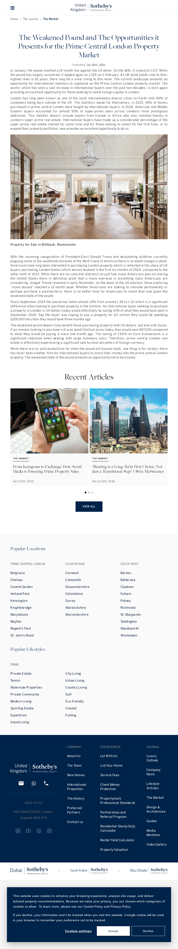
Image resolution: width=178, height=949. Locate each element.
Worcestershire (77, 615)
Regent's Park (20, 628)
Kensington (18, 601)
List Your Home (111, 765)
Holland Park (20, 594)
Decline (148, 931)
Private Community (24, 694)
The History (75, 798)
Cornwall (72, 573)
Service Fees (109, 775)
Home (14, 19)
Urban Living (74, 680)
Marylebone (19, 615)
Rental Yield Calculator (117, 840)
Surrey (70, 601)
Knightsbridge (20, 608)
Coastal (71, 708)
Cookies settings (78, 931)
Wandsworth (129, 628)
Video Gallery (156, 844)
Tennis (15, 680)
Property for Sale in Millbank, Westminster (43, 245)
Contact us (75, 822)
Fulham (125, 594)
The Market (50, 19)
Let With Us (108, 756)
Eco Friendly (74, 701)
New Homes (76, 775)
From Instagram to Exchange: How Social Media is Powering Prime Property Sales (47, 469)
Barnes (125, 573)
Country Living (76, 687)
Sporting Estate (22, 708)
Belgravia (17, 573)
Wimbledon (128, 635)
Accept (113, 931)
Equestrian (18, 715)
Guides (152, 821)
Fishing (70, 715)
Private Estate (21, 674)
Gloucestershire (77, 587)
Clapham (127, 587)
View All (89, 506)
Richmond (127, 608)
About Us (74, 756)
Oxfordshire (74, 594)
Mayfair (16, 621)
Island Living (19, 722)
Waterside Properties (26, 687)
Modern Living (20, 701)
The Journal (30, 19)
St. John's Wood (22, 635)
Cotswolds (73, 580)
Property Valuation (114, 850)
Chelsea (16, 580)
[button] (12, 8)
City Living (73, 674)
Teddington (128, 621)
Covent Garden (21, 587)
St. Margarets (130, 615)
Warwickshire (75, 608)
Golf (68, 694)
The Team (74, 765)
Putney (125, 601)
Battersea (127, 580)
